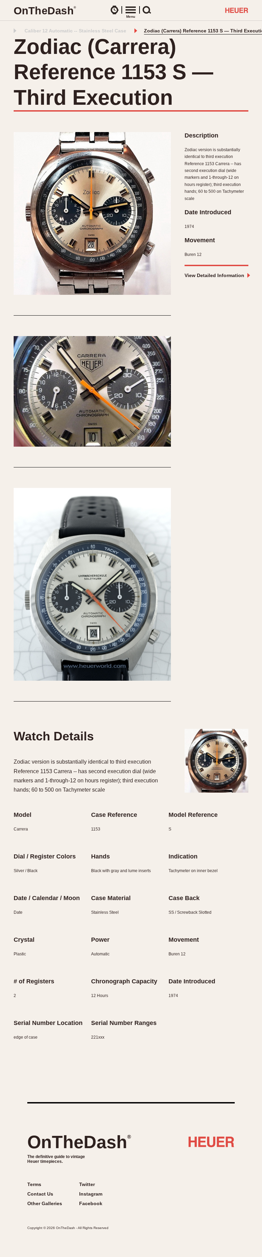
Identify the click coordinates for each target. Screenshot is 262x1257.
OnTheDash (79, 1142)
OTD (45, 11)
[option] (92, 213)
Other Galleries (44, 1203)
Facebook (90, 1203)
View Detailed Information (214, 275)
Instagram (90, 1194)
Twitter (87, 1184)
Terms (34, 1184)
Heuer (211, 1144)
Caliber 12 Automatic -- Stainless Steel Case (75, 30)
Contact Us (40, 1194)
